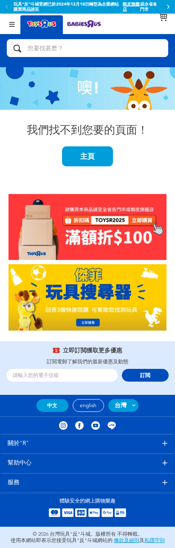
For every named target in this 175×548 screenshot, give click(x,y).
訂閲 (145, 375)
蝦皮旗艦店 (131, 7)
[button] (168, 6)
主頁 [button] (87, 156)
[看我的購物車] (163, 17)
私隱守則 (154, 540)
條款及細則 (126, 540)
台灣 (121, 405)
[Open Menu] (12, 23)
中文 (52, 405)
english (88, 405)
